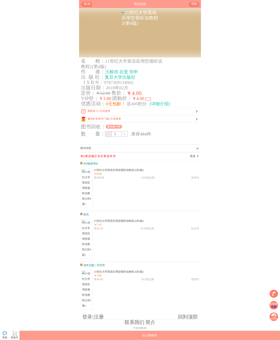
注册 (99, 317)
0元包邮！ (116, 103)
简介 (150, 322)
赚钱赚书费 (114, 126)
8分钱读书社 (90, 163)
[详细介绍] (160, 103)
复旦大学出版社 (120, 77)
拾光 (86, 214)
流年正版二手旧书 (94, 265)
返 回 (87, 3)
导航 (194, 3)
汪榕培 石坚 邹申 (121, 71)
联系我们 (134, 322)
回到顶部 (188, 317)
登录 (87, 317)
